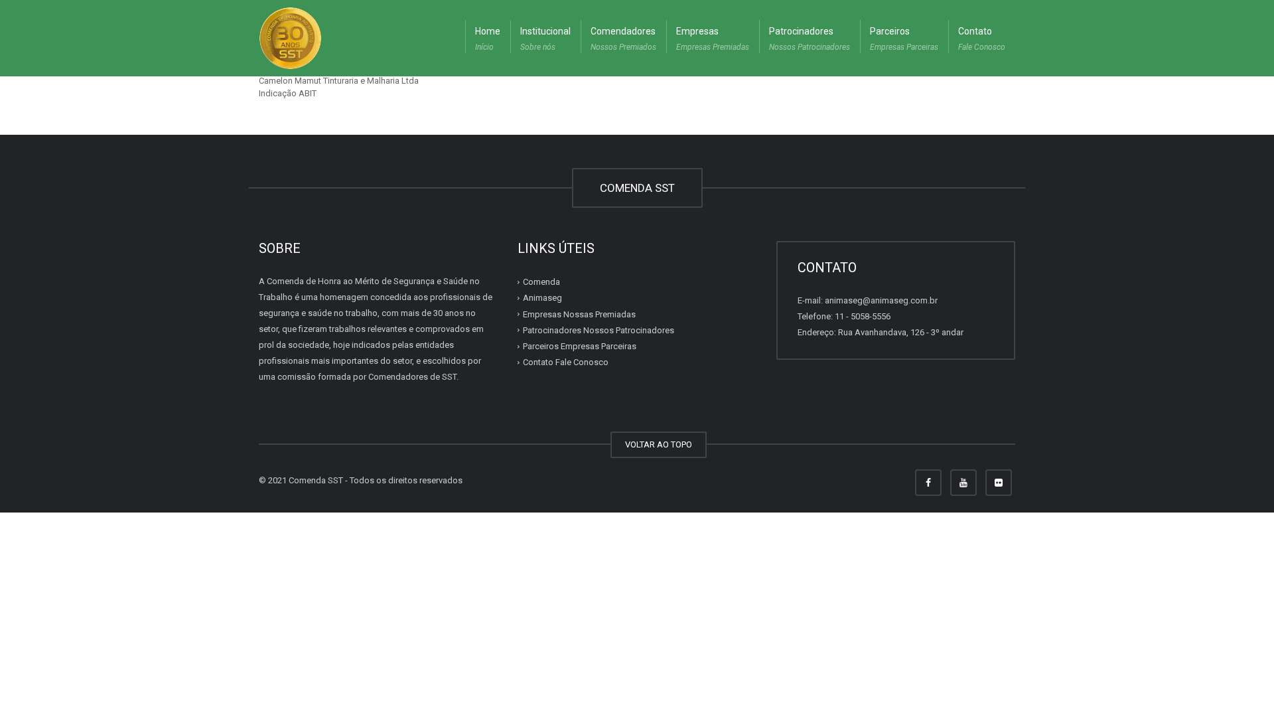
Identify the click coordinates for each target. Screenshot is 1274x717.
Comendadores (623, 39)
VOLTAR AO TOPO (658, 444)
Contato (981, 39)
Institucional (545, 39)
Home (487, 39)
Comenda (541, 282)
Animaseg (542, 298)
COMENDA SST (637, 188)
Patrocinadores (809, 39)
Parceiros (904, 39)
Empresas (712, 39)
